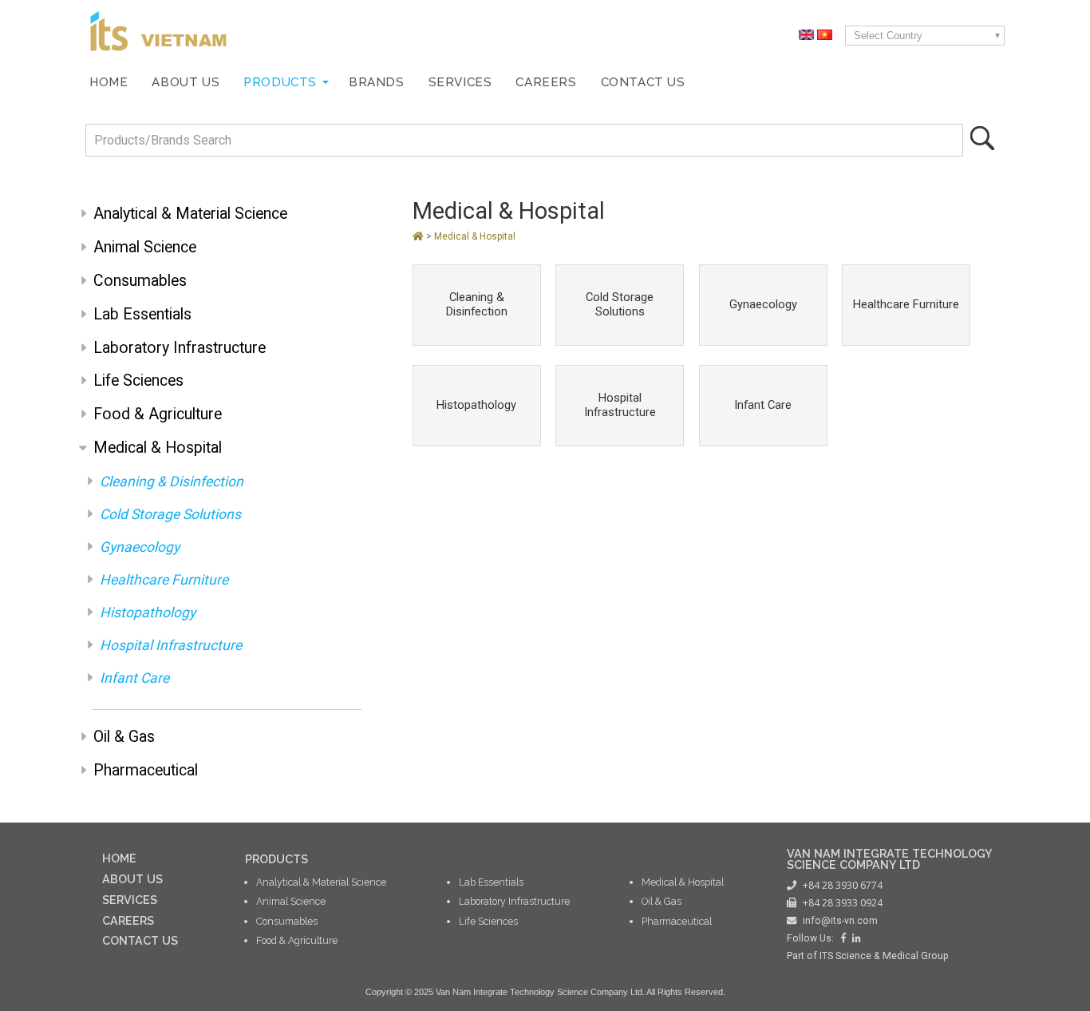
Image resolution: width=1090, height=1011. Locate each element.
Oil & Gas (124, 737)
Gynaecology (140, 547)
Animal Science (144, 247)
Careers (545, 82)
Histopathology (147, 612)
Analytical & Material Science (190, 213)
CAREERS (128, 920)
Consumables (140, 281)
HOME (119, 858)
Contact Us (643, 82)
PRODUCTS (276, 859)
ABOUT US (132, 879)
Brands (377, 82)
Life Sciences (138, 380)
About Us (185, 82)
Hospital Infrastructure (171, 645)
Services (460, 82)
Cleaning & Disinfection (171, 482)
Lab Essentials (142, 314)
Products (280, 82)
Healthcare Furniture (164, 580)
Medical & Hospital (157, 447)
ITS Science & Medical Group (884, 955)
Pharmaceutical (145, 770)
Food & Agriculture (157, 414)
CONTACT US (140, 940)
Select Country (888, 36)
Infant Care (134, 678)
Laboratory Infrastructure (179, 348)
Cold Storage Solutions (170, 514)
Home (108, 82)
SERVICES (129, 899)
